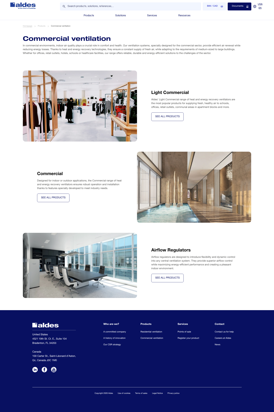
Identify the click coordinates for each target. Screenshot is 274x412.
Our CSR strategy (112, 345)
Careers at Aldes (223, 338)
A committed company (114, 332)
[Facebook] (44, 370)
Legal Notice (157, 393)
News (217, 345)
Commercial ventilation (151, 338)
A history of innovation (114, 338)
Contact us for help (224, 332)
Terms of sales (141, 393)
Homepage (27, 26)
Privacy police (173, 393)
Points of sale (184, 332)
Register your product (188, 338)
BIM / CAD (212, 6)
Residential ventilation (151, 332)
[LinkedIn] (35, 370)
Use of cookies (124, 393)
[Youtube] (53, 370)
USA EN (260, 6)
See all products (167, 116)
